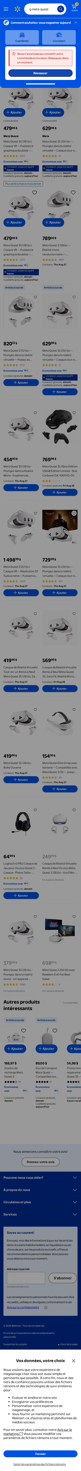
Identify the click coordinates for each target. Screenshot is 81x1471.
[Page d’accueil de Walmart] (17, 9)
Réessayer (40, 73)
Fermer (40, 1454)
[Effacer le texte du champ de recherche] (55, 9)
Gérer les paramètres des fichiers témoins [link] (39, 1464)
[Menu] (6, 9)
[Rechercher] (60, 9)
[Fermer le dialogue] (74, 1360)
